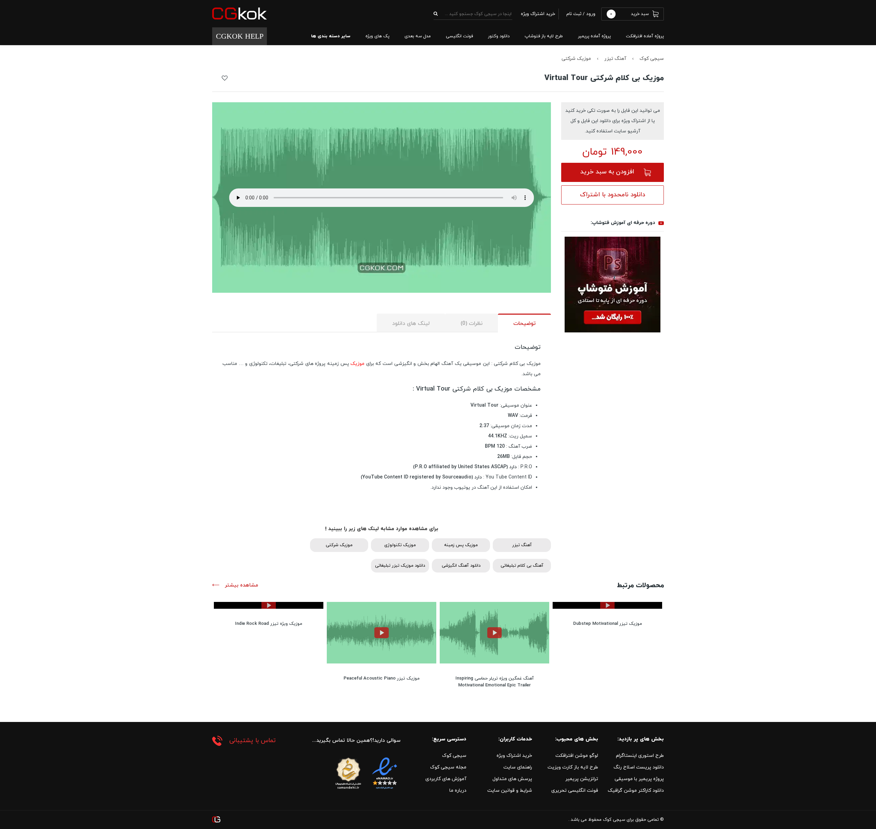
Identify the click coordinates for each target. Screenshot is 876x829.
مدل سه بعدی (417, 36)
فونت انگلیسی (459, 36)
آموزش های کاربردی (445, 779)
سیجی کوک (652, 58)
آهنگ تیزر (615, 58)
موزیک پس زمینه (461, 545)
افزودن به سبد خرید (607, 172)
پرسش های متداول (512, 779)
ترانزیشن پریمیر (581, 779)
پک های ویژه (377, 36)
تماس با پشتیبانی (252, 740)
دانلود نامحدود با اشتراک (612, 194)
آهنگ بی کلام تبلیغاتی (522, 566)
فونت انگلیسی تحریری (574, 790)
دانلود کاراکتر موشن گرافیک (636, 790)
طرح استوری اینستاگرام (640, 755)
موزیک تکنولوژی (400, 545)
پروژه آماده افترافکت (645, 36)
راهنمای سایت (517, 767)
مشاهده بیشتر (240, 585)
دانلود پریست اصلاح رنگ (639, 767)
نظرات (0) (471, 323)
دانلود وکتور (499, 36)
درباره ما (457, 790)
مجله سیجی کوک (448, 767)
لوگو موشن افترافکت (576, 755)
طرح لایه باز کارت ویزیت (573, 767)
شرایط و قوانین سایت (509, 790)
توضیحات (524, 323)
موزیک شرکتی (576, 58)
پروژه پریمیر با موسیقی (639, 779)
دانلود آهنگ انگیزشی (461, 566)
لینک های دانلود (411, 323)
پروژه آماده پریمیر (594, 36)
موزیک (357, 363)
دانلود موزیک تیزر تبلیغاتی (400, 566)
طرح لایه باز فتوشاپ (544, 36)
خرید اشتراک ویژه (514, 755)
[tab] (524, 323)
